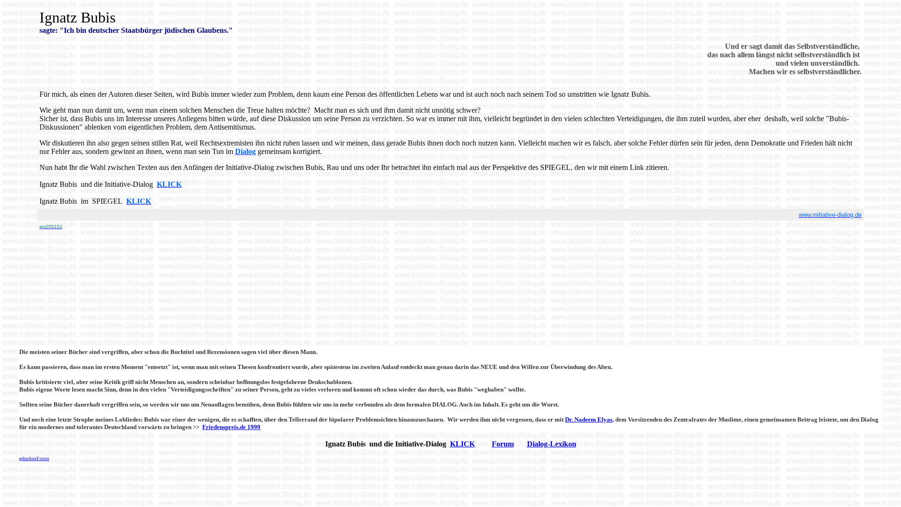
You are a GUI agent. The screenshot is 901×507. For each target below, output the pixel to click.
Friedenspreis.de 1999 (231, 426)
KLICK (462, 444)
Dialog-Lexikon (551, 444)
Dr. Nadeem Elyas (588, 419)
